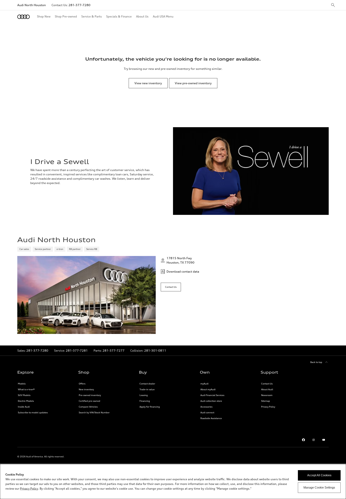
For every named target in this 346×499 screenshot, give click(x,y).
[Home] (23, 17)
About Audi (267, 389)
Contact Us (267, 383)
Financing (144, 401)
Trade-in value (147, 389)
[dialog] (173, 481)
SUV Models (24, 395)
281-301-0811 (155, 350)
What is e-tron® (26, 389)
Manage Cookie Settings (319, 487)
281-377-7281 (77, 350)
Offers (82, 383)
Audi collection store (211, 401)
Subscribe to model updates (33, 412)
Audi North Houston (31, 5)
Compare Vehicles (88, 406)
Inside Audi (24, 406)
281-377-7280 (79, 5)
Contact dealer (147, 383)
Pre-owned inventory (90, 395)
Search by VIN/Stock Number (94, 412)
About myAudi (208, 389)
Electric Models (26, 401)
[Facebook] (303, 440)
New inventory (86, 389)
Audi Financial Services (212, 395)
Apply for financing (149, 406)
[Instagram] (314, 440)
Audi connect (207, 412)
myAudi (204, 383)
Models (22, 383)
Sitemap (265, 401)
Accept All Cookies (319, 475)
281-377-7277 (114, 350)
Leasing (143, 395)
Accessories (206, 406)
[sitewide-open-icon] (333, 5)
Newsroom (266, 395)
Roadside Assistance (211, 418)
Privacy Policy (268, 406)
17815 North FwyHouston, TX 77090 (180, 260)
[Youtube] (324, 440)
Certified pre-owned (89, 401)
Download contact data (183, 271)
